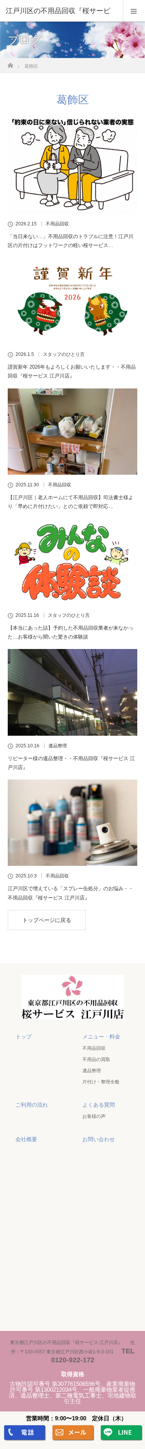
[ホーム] (10, 63)
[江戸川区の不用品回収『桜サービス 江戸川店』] (72, 1011)
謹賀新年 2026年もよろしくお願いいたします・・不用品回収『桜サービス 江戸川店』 (72, 371)
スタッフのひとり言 (64, 354)
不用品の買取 (96, 1059)
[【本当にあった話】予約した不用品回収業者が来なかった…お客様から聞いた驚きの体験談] (72, 562)
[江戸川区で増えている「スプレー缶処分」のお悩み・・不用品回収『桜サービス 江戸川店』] (72, 822)
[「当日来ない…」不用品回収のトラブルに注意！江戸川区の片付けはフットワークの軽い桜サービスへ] (72, 165)
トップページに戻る (46, 920)
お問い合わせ (98, 1139)
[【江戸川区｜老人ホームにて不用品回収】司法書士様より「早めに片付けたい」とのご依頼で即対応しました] (72, 431)
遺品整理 (57, 745)
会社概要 (26, 1139)
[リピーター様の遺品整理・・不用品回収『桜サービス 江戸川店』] (72, 692)
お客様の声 (94, 1116)
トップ (23, 1037)
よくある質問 (98, 1105)
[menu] (134, 11)
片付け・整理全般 (100, 1082)
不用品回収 (57, 223)
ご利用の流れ (31, 1105)
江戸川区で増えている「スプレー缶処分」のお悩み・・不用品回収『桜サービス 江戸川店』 (70, 893)
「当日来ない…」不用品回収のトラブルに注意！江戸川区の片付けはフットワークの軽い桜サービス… (70, 240)
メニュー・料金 (101, 1037)
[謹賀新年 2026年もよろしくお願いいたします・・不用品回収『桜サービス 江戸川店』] (72, 301)
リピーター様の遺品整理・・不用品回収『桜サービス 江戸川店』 (71, 762)
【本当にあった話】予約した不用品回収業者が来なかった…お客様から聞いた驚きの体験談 (70, 632)
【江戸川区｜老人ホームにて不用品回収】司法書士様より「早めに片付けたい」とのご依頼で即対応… (70, 501)
